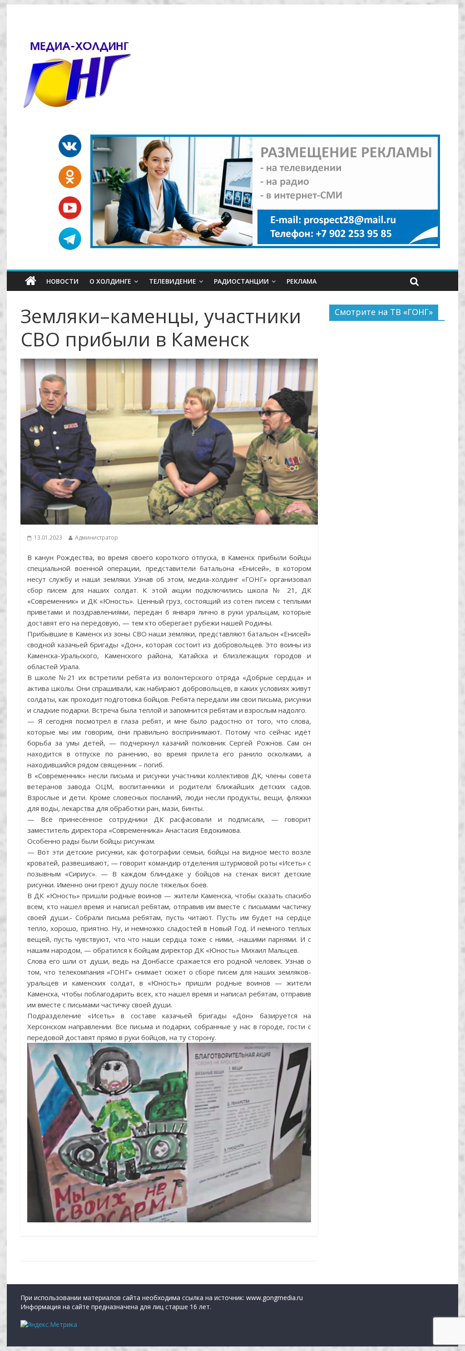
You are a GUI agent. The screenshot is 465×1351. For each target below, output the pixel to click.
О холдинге (110, 281)
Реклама (302, 281)
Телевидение (172, 281)
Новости (62, 281)
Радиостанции (241, 281)
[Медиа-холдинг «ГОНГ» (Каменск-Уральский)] (30, 280)
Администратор (96, 537)
